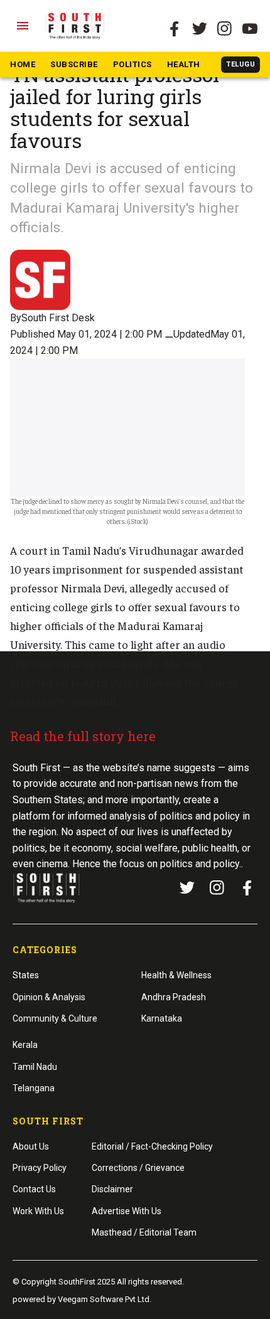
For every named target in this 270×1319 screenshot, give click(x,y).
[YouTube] (250, 29)
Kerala (25, 1045)
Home (22, 64)
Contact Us (34, 1189)
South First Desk (58, 318)
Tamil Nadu (35, 1067)
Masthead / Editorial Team (144, 1232)
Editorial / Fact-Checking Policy (152, 1146)
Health (183, 64)
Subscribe (74, 64)
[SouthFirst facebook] (175, 29)
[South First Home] (75, 25)
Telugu (240, 64)
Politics (132, 64)
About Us (31, 1146)
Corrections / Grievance (138, 1168)
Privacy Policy (40, 1168)
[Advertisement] (135, 895)
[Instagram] (225, 29)
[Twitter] (200, 29)
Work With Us (38, 1211)
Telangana (34, 1088)
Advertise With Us (126, 1211)
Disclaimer (112, 1189)
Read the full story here (83, 736)
